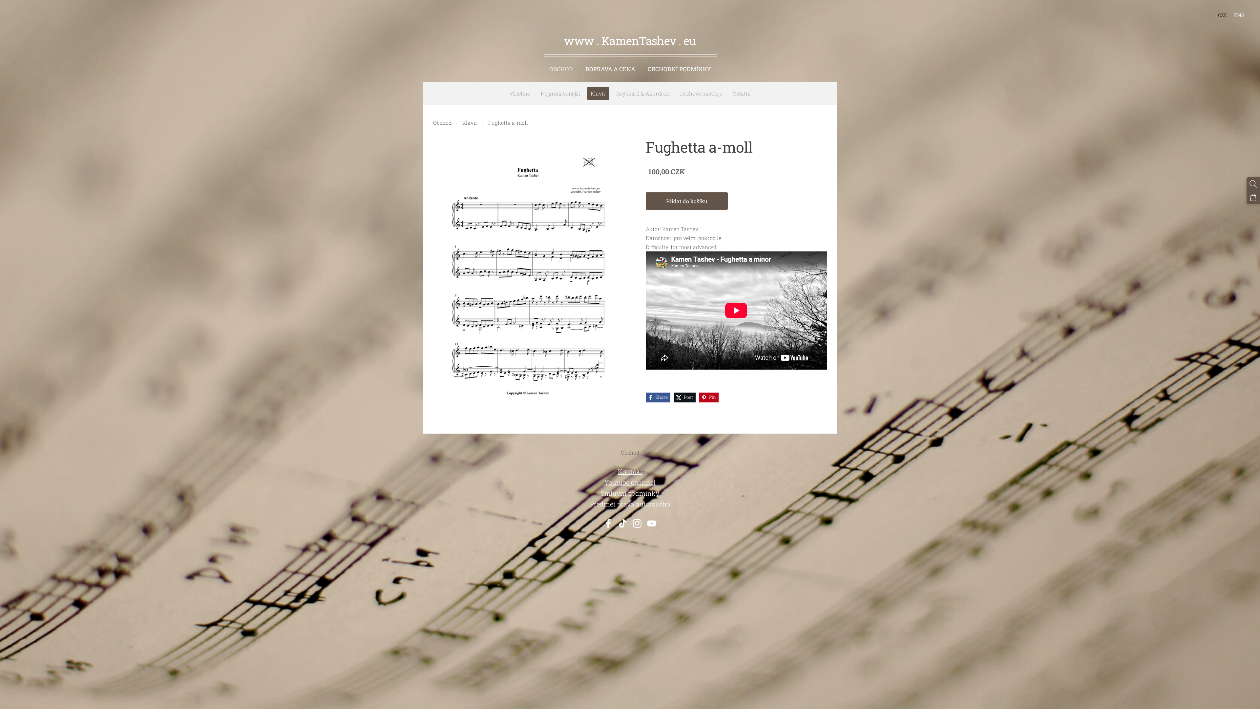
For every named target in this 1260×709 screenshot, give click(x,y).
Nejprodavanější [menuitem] (560, 93)
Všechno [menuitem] (519, 93)
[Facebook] (608, 523)
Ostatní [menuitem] (742, 93)
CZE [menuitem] (1222, 15)
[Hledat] (1253, 184)
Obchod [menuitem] (561, 69)
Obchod (442, 122)
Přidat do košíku (686, 201)
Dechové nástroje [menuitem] (701, 93)
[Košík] (1253, 197)
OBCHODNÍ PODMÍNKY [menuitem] (679, 69)
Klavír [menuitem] (598, 93)
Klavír (469, 122)
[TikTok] (622, 523)
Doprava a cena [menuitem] (610, 69)
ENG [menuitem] (1239, 15)
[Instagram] (637, 523)
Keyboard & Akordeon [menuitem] (643, 93)
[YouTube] (651, 523)
